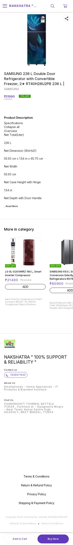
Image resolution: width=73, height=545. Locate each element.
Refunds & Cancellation (23, 523)
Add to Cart (20, 538)
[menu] (5, 6)
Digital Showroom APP (53, 517)
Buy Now (53, 538)
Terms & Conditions (52, 523)
